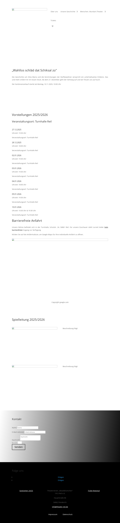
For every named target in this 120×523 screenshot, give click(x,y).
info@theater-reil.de (60, 507)
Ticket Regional (94, 491)
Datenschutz (68, 514)
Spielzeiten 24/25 (26, 491)
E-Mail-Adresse (18, 432)
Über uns (54, 11)
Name (14, 427)
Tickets (53, 20)
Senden (19, 447)
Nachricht (16, 440)
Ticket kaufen (22, 96)
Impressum (52, 514)
